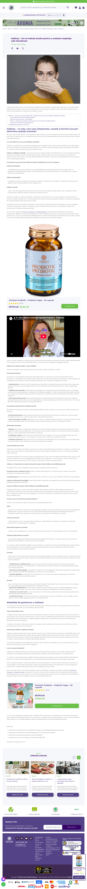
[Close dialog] (74, 435)
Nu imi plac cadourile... (60, 454)
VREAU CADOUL (60, 448)
